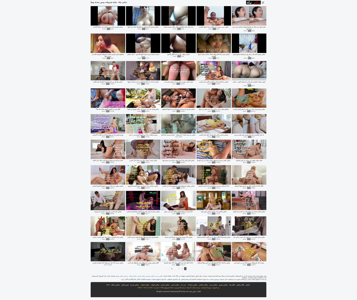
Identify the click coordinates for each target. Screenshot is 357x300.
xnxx (108, 285)
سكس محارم (165, 285)
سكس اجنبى (175, 285)
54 (171, 269)
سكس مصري (150, 276)
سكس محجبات (192, 285)
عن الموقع (216, 288)
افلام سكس (240, 285)
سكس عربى (213, 285)
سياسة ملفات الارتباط (193, 288)
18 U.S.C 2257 (148, 288)
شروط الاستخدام (206, 288)
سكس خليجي (203, 285)
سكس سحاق (115, 285)
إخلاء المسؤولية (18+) (166, 288)
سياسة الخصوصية (179, 288)
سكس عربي (159, 276)
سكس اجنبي (141, 276)
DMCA (140, 288)
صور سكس (122, 276)
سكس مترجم (134, 285)
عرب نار (183, 285)
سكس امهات (133, 276)
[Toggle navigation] (263, 2)
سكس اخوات (144, 285)
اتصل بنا (156, 288)
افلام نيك (232, 285)
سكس (248, 285)
